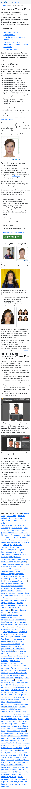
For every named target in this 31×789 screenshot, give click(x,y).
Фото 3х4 (26, 535)
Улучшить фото (7, 525)
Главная (3, 5)
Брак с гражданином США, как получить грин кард (14, 665)
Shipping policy (18, 518)
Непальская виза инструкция (16, 716)
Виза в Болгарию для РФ (16, 731)
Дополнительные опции (13, 232)
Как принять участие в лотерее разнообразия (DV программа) (13, 646)
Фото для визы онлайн (18, 540)
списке (26, 350)
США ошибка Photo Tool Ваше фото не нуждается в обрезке (13, 638)
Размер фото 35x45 (10, 49)
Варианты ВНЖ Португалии (12, 781)
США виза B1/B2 (15, 641)
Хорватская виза (7, 711)
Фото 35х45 (7, 537)
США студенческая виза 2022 (12, 675)
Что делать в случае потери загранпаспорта (13, 571)
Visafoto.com (16, 176)
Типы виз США (7, 651)
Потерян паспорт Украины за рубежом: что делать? (14, 605)
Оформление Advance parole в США (15, 624)
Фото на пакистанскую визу (12, 719)
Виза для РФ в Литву (18, 745)
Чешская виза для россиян (11, 748)
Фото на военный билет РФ (16, 581)
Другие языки (17, 528)
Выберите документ (9, 225)
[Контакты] (18, 2)
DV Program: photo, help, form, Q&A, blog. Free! (14, 783)
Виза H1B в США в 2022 (18, 673)
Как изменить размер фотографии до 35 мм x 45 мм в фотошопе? (15, 44)
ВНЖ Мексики (18, 772)
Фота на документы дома (12, 545)
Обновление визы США (10, 644)
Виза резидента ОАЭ (15, 760)
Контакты (21, 516)
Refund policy (6, 518)
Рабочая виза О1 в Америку (12, 678)
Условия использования (10, 520)
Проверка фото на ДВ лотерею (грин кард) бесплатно (14, 634)
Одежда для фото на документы (13, 549)
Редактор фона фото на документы (15, 542)
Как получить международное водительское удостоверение (13, 617)
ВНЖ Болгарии (7, 733)
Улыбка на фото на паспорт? (12, 547)
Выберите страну (8, 218)
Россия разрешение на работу (13, 583)
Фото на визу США (22, 629)
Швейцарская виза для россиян (13, 622)
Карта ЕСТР (11, 728)
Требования (11, 516)
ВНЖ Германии (11, 707)
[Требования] (15, 2)
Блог (26, 528)
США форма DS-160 (10, 632)
